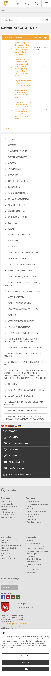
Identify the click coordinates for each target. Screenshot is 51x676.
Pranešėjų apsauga (33, 554)
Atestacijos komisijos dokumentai (23, 333)
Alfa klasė (12, 247)
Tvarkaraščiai (11, 490)
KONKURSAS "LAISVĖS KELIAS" (20, 271)
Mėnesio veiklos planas (19, 443)
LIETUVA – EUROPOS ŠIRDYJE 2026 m (22, 396)
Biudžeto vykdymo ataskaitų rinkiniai (11, 542)
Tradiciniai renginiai (8, 514)
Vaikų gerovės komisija (18, 193)
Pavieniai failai (14, 241)
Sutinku (25, 669)
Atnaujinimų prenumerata (20, 474)
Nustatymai (25, 656)
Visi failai (12, 139)
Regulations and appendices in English (24, 291)
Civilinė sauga (14, 187)
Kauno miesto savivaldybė (26, 607)
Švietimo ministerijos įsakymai (21, 321)
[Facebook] (3, 597)
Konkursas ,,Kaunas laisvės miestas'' (24, 253)
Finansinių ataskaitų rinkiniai (11, 545)
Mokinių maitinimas (33, 514)
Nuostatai (12, 145)
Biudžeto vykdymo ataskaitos (12, 556)
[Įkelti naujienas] (17, 3)
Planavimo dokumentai (18, 151)
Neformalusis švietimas (34, 509)
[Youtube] (8, 597)
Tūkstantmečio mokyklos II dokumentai (25, 348)
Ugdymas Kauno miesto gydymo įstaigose (37, 505)
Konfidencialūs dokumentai (19, 199)
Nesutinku (25, 662)
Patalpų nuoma (32, 519)
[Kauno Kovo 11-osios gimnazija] (6, 3)
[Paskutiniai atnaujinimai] (27, 3)
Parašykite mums (16, 468)
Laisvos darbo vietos (33, 543)
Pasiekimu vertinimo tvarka (20, 303)
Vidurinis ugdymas (33, 501)
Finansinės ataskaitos (17, 157)
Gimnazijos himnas (8, 512)
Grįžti (8, 129)
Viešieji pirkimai (14, 169)
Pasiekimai (12, 315)
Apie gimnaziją (7, 501)
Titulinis (3, 10)
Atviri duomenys (32, 572)
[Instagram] (13, 597)
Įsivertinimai (13, 175)
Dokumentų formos (16, 205)
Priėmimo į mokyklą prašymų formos (23, 410)
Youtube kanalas (16, 462)
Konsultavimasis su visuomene (37, 548)
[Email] (18, 597)
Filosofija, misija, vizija (9, 507)
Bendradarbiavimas (8, 517)
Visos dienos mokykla (34, 522)
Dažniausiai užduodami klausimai (38, 551)
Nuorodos (30, 540)
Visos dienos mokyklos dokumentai (23, 309)
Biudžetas (12, 163)
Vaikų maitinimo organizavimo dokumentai (26, 390)
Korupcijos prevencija (18, 181)
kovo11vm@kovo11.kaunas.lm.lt (16, 624)
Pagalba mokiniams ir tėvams (36, 511)
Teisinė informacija (33, 569)
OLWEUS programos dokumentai (21, 265)
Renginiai (11, 229)
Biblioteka (12, 223)
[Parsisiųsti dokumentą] (5, 48)
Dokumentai (13, 384)
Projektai (13, 431)
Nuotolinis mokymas (17, 211)
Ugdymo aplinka (7, 504)
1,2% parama (14, 450)
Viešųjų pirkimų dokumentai (19, 327)
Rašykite (6, 587)
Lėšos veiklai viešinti (9, 548)
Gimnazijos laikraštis (17, 217)
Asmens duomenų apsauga (19, 235)
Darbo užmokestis (16, 297)
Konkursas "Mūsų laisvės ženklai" (22, 277)
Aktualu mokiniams (33, 561)
